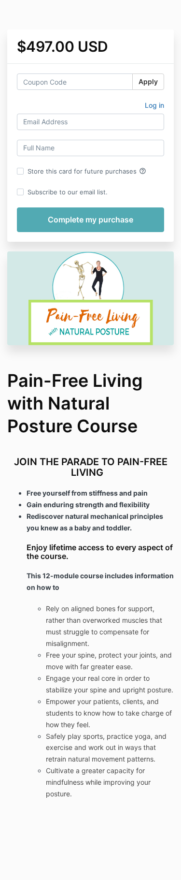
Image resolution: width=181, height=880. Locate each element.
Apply (148, 81)
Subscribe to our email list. (68, 192)
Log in (154, 105)
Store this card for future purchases (87, 171)
